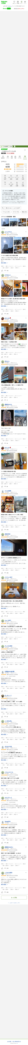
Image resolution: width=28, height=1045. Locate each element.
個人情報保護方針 (17, 1041)
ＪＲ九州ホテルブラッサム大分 (8, 151)
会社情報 (9, 1041)
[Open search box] (2, 208)
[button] (5, 222)
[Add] (25, 150)
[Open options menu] (26, 232)
